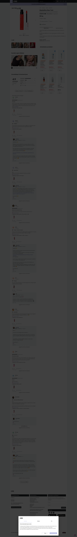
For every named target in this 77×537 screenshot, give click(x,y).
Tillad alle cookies (53, 533)
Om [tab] (51, 521)
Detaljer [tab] (38, 521)
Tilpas (45, 533)
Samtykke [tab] (25, 521)
